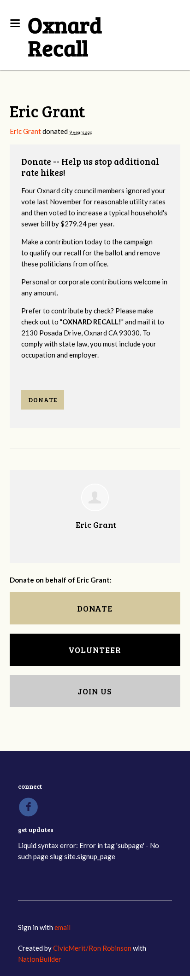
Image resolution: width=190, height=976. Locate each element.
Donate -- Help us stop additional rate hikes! (90, 167)
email (62, 927)
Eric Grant (25, 131)
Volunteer (94, 649)
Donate (42, 399)
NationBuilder (39, 959)
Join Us (94, 691)
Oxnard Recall (65, 35)
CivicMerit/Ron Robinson (92, 948)
